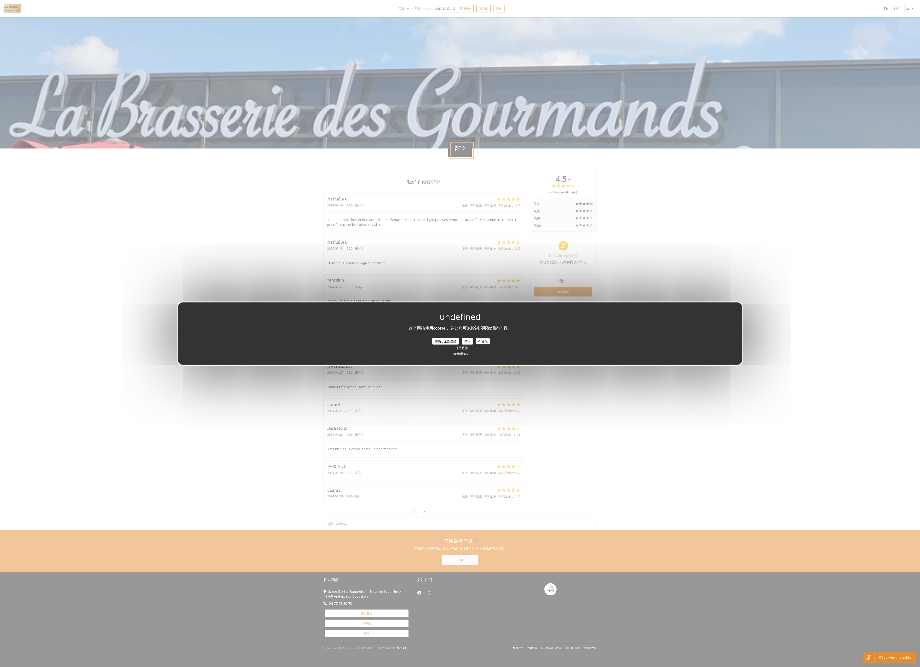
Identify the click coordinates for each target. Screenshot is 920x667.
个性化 (483, 341)
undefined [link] (461, 353)
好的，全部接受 (445, 341)
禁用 (467, 341)
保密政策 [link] (461, 348)
